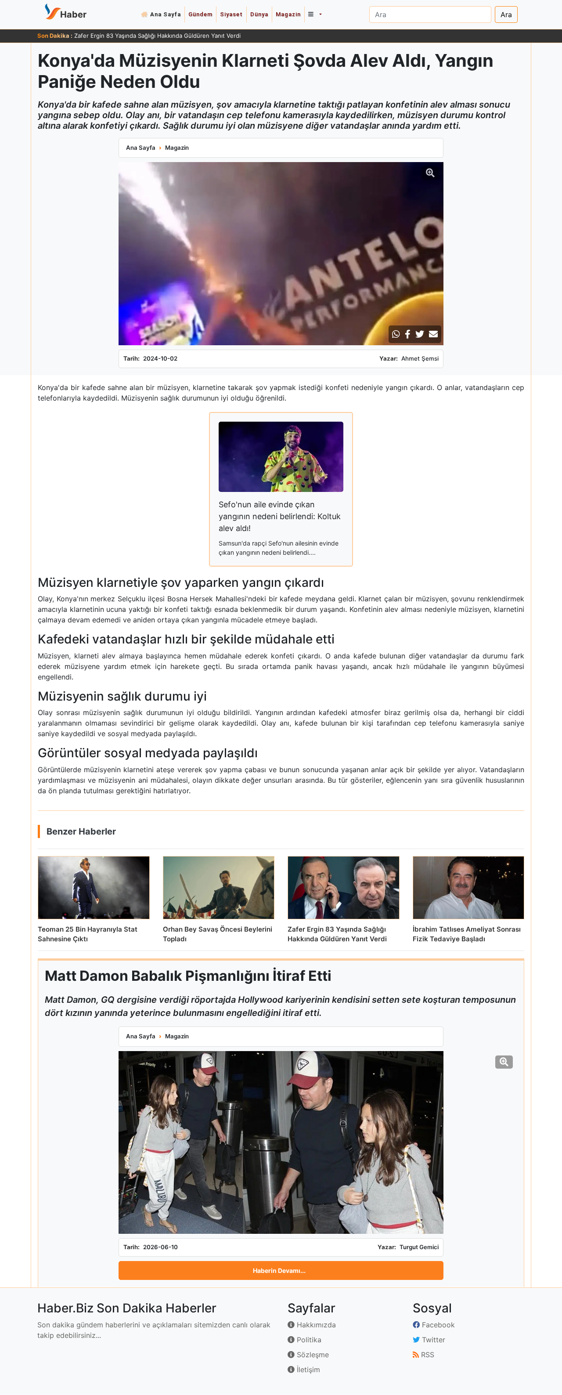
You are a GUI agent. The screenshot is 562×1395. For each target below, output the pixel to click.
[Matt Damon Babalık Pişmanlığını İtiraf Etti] (281, 1142)
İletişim (307, 1369)
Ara (506, 14)
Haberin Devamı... (279, 1270)
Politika (308, 1339)
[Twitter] (419, 334)
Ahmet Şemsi (420, 358)
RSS (426, 1354)
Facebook (437, 1324)
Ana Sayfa (165, 14)
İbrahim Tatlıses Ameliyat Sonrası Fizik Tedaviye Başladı (149, 35)
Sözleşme (312, 1354)
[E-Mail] (433, 334)
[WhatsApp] (396, 334)
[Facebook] (408, 334)
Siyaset (231, 14)
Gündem (200, 14)
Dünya (259, 14)
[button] (315, 14)
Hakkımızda (315, 1324)
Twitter (432, 1339)
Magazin (288, 14)
